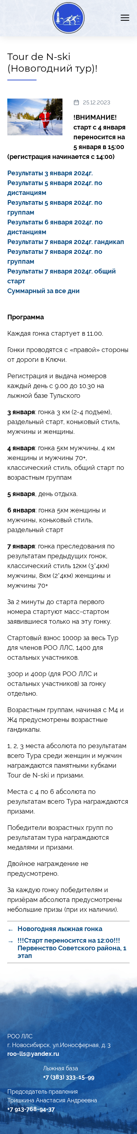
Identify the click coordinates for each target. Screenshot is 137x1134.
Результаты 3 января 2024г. (50, 173)
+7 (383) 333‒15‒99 (68, 1077)
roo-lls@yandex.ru (33, 1053)
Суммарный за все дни (43, 291)
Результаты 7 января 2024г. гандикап (65, 241)
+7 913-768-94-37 (31, 1109)
